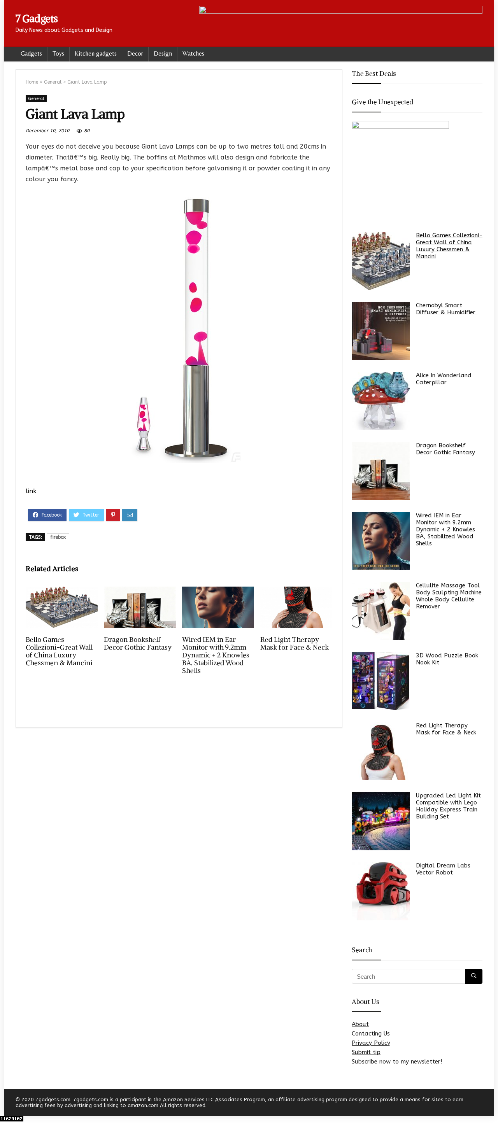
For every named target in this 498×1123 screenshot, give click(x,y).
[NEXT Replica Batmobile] (490, 1103)
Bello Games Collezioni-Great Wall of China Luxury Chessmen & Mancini (59, 651)
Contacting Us (371, 1033)
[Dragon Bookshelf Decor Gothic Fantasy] (381, 471)
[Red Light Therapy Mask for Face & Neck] (381, 751)
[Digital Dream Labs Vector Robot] (381, 891)
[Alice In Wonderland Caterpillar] (381, 401)
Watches (193, 53)
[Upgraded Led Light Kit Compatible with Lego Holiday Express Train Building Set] (381, 821)
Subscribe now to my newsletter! (397, 1061)
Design (163, 53)
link (31, 491)
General (52, 82)
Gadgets (31, 53)
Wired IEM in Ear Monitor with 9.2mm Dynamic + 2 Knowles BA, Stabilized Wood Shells (215, 655)
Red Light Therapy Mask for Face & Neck (294, 643)
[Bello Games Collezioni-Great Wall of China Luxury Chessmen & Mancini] (381, 261)
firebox (58, 537)
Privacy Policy (371, 1042)
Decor (135, 53)
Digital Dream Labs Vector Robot (443, 869)
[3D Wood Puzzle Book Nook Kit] (381, 681)
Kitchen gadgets (96, 53)
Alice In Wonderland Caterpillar (444, 379)
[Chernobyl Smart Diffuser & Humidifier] (381, 331)
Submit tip (366, 1052)
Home (32, 82)
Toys (58, 53)
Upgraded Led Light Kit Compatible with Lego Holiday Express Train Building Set (448, 806)
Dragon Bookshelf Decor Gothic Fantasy (138, 643)
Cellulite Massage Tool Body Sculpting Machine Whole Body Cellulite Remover (449, 596)
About (360, 1024)
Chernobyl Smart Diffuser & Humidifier (446, 309)
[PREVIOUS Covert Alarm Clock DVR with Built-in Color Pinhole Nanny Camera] (8, 1103)
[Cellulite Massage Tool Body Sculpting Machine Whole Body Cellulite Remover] (381, 611)
